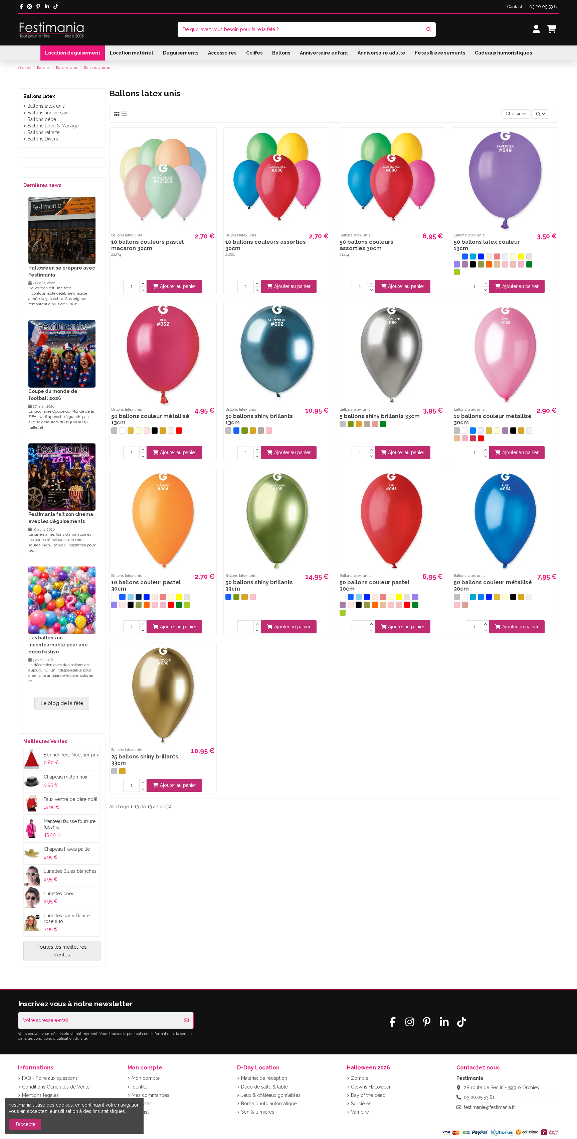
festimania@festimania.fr (489, 1107)
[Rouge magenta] (473, 438)
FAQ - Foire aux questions (50, 1078)
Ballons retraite (43, 132)
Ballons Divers (42, 138)
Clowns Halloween (371, 1087)
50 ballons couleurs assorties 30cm (366, 245)
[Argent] (114, 430)
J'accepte (25, 1124)
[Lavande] (457, 264)
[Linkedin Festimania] (47, 7)
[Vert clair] (457, 272)
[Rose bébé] (513, 264)
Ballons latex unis (46, 106)
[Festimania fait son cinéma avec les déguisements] (61, 476)
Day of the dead (368, 1095)
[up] (143, 283)
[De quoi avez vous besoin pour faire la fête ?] (429, 29)
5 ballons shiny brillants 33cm (380, 416)
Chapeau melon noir (66, 777)
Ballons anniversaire (48, 112)
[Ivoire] (513, 256)
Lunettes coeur (60, 893)
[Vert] (529, 264)
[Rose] (505, 264)
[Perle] (171, 430)
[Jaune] (521, 256)
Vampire (360, 1112)
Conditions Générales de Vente (55, 1087)
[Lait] (529, 256)
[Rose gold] (375, 424)
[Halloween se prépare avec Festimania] (61, 230)
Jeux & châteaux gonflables (271, 1095)
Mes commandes (150, 1095)
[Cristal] (505, 256)
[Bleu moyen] (473, 430)
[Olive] (481, 264)
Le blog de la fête (62, 703)
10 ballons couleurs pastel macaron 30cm (147, 245)
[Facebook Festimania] (21, 7)
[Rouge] (179, 430)
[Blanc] (457, 256)
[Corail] (497, 256)
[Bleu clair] (473, 256)
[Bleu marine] (139, 597)
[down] (143, 290)
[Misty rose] (147, 430)
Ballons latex (39, 96)
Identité (139, 1087)
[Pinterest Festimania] (38, 7)
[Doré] (131, 430)
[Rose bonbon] (521, 264)
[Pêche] (497, 264)
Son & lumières (257, 1112)
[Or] (163, 430)
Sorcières (361, 1103)
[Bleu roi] (481, 256)
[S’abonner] (186, 1020)
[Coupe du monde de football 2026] (61, 353)
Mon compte (146, 1078)
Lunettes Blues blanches (70, 871)
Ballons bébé (41, 119)
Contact (515, 6)
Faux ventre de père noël (71, 799)
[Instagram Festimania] (29, 7)
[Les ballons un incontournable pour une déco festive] (61, 600)
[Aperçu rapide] (210, 138)
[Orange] (489, 264)
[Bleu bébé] (131, 597)
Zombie (359, 1078)
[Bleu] (465, 256)
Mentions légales (40, 1095)
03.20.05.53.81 (544, 6)
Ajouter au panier (178, 286)
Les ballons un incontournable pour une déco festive (58, 644)
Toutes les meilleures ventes (61, 951)
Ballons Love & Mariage (52, 125)
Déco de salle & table (264, 1087)
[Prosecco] (261, 430)
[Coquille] (489, 256)
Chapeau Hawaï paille (67, 849)
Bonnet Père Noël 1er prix (71, 754)
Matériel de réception (264, 1078)
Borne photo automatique (269, 1103)
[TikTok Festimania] (55, 7)
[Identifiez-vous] (536, 29)
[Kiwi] (244, 430)
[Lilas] (465, 264)
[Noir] (473, 264)
